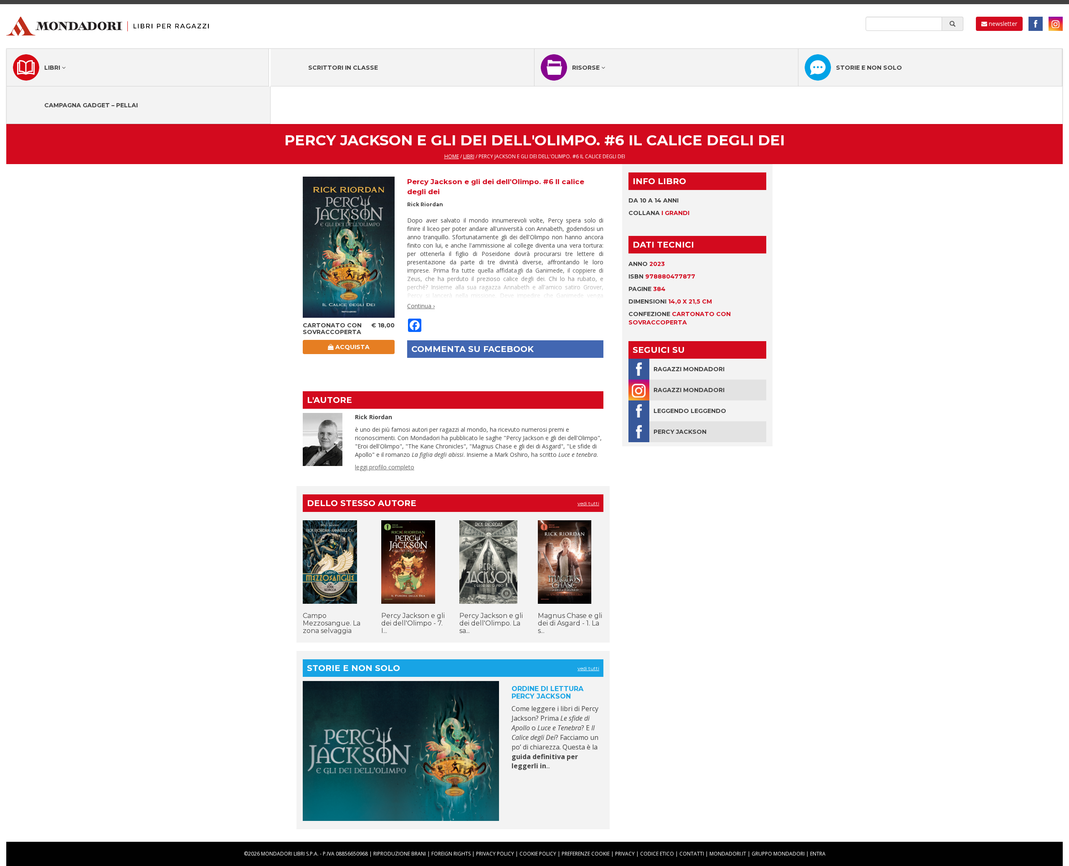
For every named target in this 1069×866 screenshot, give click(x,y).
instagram (1056, 24)
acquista (352, 347)
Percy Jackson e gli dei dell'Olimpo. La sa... (491, 623)
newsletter (1002, 24)
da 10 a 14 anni (653, 200)
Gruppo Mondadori (778, 853)
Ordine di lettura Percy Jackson (547, 692)
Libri (53, 67)
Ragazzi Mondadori (689, 369)
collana (658, 213)
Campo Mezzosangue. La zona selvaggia (331, 623)
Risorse (586, 67)
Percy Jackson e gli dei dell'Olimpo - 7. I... (413, 623)
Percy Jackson (680, 432)
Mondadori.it (727, 853)
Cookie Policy (537, 853)
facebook (1035, 24)
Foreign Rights (451, 853)
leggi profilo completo (384, 467)
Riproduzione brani (399, 853)
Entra (818, 853)
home (451, 156)
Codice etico (657, 853)
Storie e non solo (869, 67)
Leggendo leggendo (690, 411)
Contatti (691, 853)
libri (468, 156)
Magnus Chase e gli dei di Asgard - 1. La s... (570, 623)
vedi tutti (588, 503)
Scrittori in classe (343, 67)
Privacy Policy (495, 853)
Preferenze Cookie (586, 853)
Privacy (625, 853)
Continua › (421, 306)
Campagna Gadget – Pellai (91, 105)
